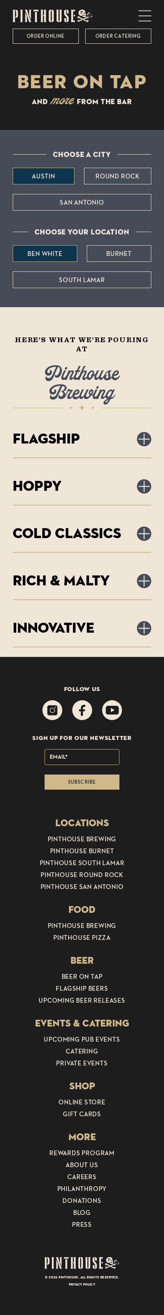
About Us (82, 1165)
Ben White (44, 254)
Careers (82, 1177)
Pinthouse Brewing (82, 839)
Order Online (45, 36)
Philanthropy (82, 1189)
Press (82, 1224)
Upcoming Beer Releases (82, 1000)
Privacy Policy (82, 1284)
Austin (43, 176)
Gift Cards (82, 1114)
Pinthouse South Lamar (82, 863)
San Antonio (82, 202)
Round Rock (118, 176)
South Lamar (82, 280)
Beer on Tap (82, 976)
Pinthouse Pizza (82, 937)
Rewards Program (82, 1153)
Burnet (119, 254)
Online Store (82, 1102)
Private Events (81, 1063)
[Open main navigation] (145, 16)
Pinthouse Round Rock (82, 875)
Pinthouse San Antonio (82, 887)
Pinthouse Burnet (82, 851)
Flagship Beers (82, 988)
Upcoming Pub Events (82, 1039)
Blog (82, 1212)
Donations (81, 1201)
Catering (82, 1051)
